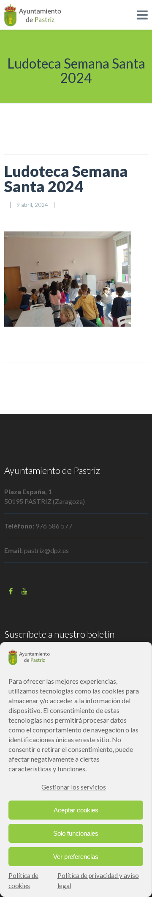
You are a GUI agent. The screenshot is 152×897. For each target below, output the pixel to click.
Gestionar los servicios (73, 787)
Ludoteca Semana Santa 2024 (66, 178)
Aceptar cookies (76, 810)
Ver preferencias (75, 856)
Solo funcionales (75, 833)
